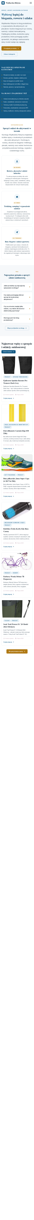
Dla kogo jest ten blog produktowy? (11, 319)
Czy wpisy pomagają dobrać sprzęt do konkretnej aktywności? (14, 297)
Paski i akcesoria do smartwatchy (16, 424)
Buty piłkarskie (10, 475)
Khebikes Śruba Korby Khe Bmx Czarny (15, 530)
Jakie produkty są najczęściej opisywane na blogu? (14, 287)
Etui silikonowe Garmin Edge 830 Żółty (16, 432)
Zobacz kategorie (9, 54)
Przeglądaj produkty (10, 48)
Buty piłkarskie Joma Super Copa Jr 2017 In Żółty (16, 479)
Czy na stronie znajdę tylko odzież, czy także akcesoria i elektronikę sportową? (14, 308)
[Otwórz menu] (31, 3)
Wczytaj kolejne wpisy (16, 651)
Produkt (8, 377)
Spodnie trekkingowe (20, 377)
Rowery (15, 573)
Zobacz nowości (7, 351)
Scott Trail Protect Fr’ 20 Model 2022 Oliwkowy (15, 625)
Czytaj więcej (7, 398)
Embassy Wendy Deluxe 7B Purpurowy (13, 577)
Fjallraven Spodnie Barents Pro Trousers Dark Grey (15, 381)
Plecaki (7, 620)
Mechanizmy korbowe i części (15, 522)
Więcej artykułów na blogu (15, 328)
